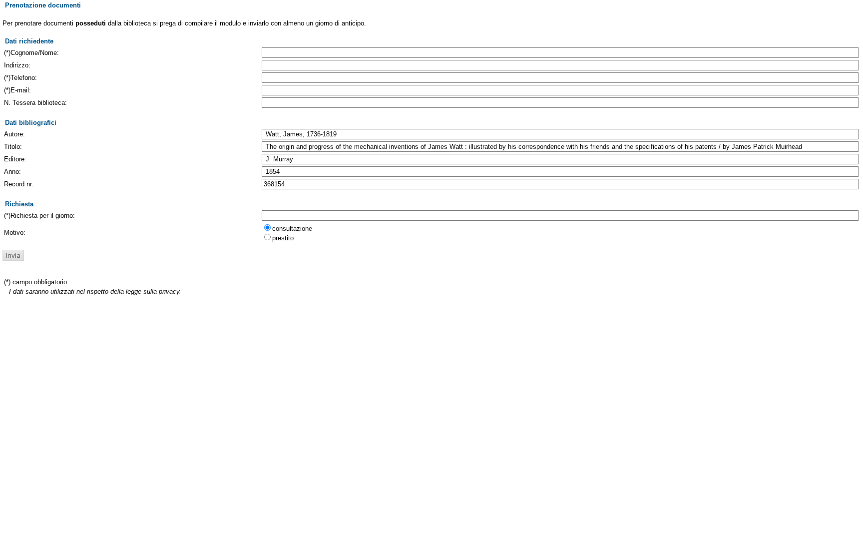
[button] (13, 255)
